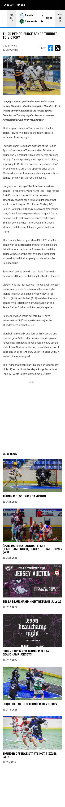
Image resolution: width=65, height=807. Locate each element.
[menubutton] (59, 5)
